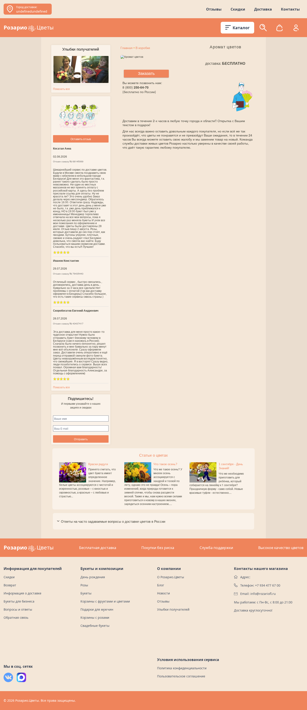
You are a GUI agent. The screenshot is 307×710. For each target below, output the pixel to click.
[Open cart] (279, 27)
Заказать (146, 73)
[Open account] (296, 27)
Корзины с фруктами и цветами (105, 601)
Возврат (10, 585)
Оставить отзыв (81, 139)
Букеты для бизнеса (19, 601)
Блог (160, 585)
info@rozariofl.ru (263, 594)
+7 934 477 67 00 (267, 585)
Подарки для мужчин (96, 609)
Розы (84, 585)
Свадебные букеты (94, 625)
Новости (163, 593)
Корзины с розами (94, 617)
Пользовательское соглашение (181, 676)
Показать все (61, 89)
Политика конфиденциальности (182, 668)
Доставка (263, 9)
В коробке (143, 48)
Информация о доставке (22, 593)
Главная (126, 48)
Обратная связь (16, 617)
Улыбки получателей (173, 609)
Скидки (238, 9)
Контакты (290, 9)
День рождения (92, 577)
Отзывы (214, 9)
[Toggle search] (263, 27)
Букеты (85, 593)
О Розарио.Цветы (170, 577)
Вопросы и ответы (18, 609)
